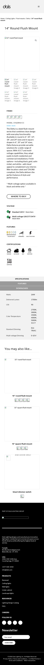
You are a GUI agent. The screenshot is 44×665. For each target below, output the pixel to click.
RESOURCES (7, 598)
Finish (9, 111)
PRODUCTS (6, 576)
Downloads (22, 288)
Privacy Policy (7, 659)
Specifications (22, 279)
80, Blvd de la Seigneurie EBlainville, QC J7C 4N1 (11, 550)
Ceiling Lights (10, 18)
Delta (28, 18)
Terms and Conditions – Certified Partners (26, 659)
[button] (36, 40)
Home (3, 18)
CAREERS (5, 612)
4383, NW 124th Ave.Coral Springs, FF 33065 (10, 559)
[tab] (22, 279)
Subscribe (9, 643)
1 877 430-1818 (7, 567)
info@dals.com (7, 570)
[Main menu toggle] (38, 6)
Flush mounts (20, 18)
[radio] (8, 117)
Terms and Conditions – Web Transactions (22, 660)
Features (22, 283)
